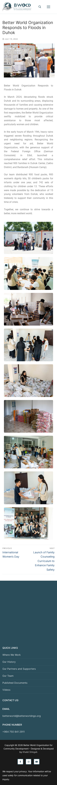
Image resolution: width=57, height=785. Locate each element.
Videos (6, 689)
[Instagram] (29, 762)
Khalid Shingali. (30, 752)
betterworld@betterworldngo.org (21, 715)
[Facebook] (20, 762)
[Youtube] (37, 762)
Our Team (8, 675)
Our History (9, 661)
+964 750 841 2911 (13, 731)
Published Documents (14, 682)
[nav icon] (48, 7)
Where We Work (11, 654)
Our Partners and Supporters (19, 668)
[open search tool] (39, 6)
